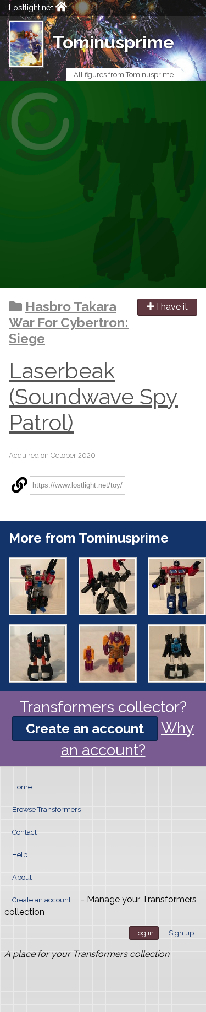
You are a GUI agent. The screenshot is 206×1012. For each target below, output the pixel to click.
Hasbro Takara (70, 307)
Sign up (181, 933)
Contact (24, 832)
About (22, 877)
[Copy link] (19, 485)
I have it (171, 306)
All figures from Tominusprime (124, 75)
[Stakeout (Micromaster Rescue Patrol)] (176, 653)
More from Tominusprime (89, 538)
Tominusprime (113, 42)
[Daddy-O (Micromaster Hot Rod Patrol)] (37, 653)
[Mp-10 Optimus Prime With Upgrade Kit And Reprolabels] (176, 586)
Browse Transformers (46, 809)
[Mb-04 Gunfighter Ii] (37, 586)
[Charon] (107, 586)
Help (19, 855)
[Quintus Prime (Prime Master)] (107, 653)
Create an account (85, 729)
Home (22, 787)
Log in (144, 933)
